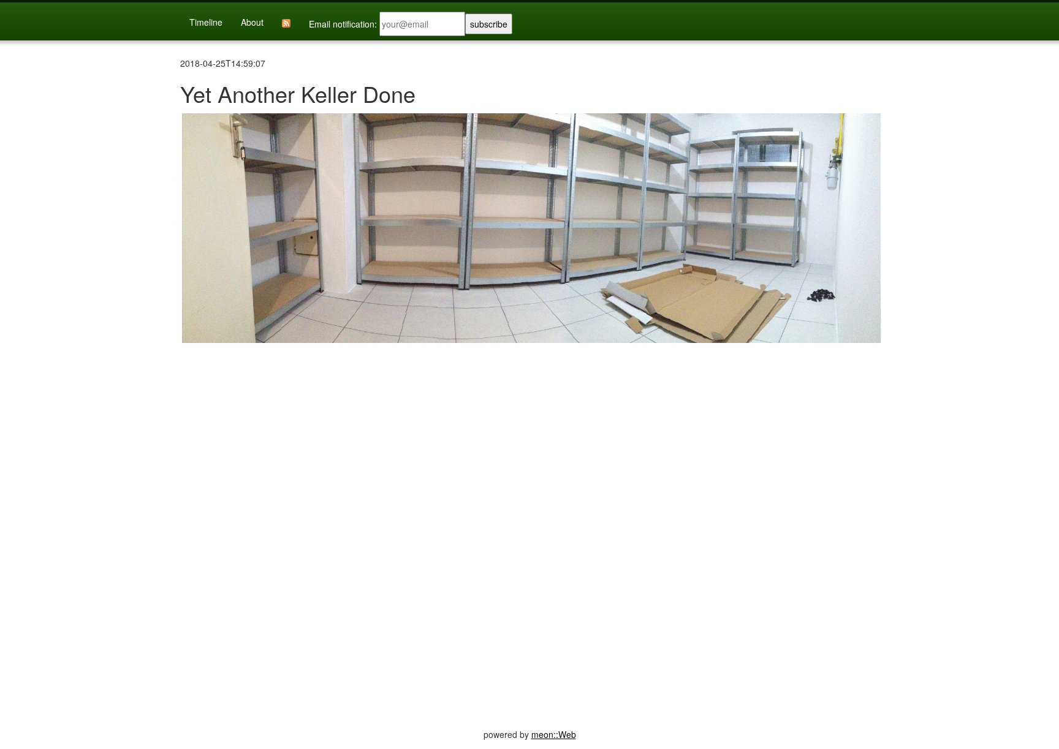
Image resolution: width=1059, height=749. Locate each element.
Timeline (205, 22)
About (252, 22)
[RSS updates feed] (286, 22)
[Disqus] (529, 521)
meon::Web (553, 734)
